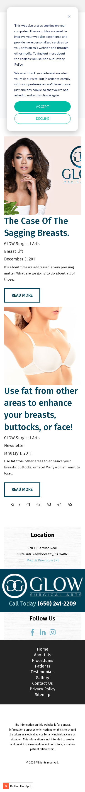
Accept (42, 106)
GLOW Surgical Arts (22, 243)
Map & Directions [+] (42, 560)
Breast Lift (13, 251)
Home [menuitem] (42, 649)
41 (28, 504)
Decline (42, 118)
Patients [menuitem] (42, 666)
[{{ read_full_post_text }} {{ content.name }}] (42, 175)
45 (70, 504)
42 (38, 504)
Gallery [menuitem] (42, 677)
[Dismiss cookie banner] (69, 17)
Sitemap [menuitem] (42, 694)
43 (49, 504)
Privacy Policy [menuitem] (42, 689)
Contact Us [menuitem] (42, 683)
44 (59, 504)
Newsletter (14, 445)
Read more (22, 295)
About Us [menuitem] (42, 654)
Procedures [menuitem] (42, 660)
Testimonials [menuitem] (43, 671)
